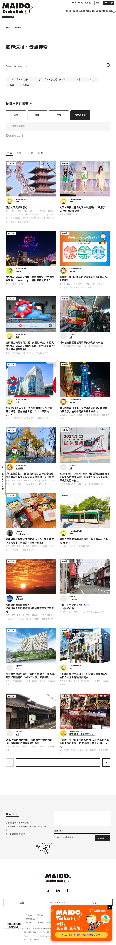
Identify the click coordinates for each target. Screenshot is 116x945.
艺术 (78, 79)
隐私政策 (40, 923)
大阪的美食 (17, 681)
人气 (91, 79)
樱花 (12, 222)
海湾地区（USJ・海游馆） (23, 353)
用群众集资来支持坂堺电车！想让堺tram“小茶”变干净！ (84, 541)
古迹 (36, 480)
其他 (61, 346)
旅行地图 (109, 11)
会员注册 (40, 915)
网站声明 (29, 923)
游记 (20, 152)
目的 (16, 115)
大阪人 (73, 546)
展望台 (96, 415)
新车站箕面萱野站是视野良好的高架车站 (81, 342)
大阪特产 (16, 550)
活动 (98, 3)
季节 (59, 115)
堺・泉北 (63, 546)
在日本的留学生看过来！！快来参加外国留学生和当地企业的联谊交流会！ (84, 675)
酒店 (7, 681)
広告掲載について (32, 919)
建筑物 (26, 746)
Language (108, 3)
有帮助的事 (85, 681)
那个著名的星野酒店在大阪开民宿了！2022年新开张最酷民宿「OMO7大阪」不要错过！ (30, 675)
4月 (13, 211)
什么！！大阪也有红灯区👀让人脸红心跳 (74, 606)
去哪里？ (75, 11)
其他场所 (41, 211)
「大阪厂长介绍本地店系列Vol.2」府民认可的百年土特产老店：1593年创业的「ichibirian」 (84, 743)
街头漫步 (28, 484)
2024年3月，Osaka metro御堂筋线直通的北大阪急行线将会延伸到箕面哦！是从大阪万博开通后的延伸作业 (84, 477)
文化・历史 (17, 484)
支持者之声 (80, 115)
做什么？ (68, 11)
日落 (27, 615)
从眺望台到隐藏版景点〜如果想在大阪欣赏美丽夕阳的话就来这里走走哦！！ (30, 608)
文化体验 (86, 612)
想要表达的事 (16, 135)
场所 (37, 115)
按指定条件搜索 (17, 104)
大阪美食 (82, 11)
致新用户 (88, 3)
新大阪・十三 (71, 287)
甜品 (27, 546)
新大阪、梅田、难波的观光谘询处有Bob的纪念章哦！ (84, 278)
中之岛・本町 (71, 681)
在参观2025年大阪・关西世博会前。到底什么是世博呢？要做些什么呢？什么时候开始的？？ (30, 411)
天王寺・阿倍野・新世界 (33, 218)
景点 (30, 152)
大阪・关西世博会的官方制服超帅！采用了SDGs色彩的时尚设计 (84, 209)
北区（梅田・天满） (19, 79)
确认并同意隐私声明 (65, 837)
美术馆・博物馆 (38, 746)
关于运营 (29, 915)
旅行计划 (95, 11)
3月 (7, 211)
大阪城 (44, 480)
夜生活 (88, 11)
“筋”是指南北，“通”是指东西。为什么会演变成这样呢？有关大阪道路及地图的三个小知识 (30, 475)
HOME (9, 27)
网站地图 (50, 923)
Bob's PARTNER (58, 902)
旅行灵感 (102, 11)
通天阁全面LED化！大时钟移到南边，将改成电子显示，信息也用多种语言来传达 (84, 409)
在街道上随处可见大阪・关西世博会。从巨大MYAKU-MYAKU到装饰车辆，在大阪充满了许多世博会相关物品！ (31, 346)
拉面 (12, 84)
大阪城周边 (15, 218)
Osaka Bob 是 (77, 3)
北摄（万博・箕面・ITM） (35, 214)
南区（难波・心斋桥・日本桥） (53, 79)
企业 (22, 902)
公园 (19, 214)
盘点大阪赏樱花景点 (16, 207)
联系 (94, 902)
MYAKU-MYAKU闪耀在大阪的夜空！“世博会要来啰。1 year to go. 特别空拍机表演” (30, 278)
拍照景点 (63, 415)
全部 (9, 152)
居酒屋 (26, 84)
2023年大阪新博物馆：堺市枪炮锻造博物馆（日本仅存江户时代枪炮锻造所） (29, 741)
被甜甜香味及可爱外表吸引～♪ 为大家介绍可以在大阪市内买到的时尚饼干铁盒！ (30, 541)
